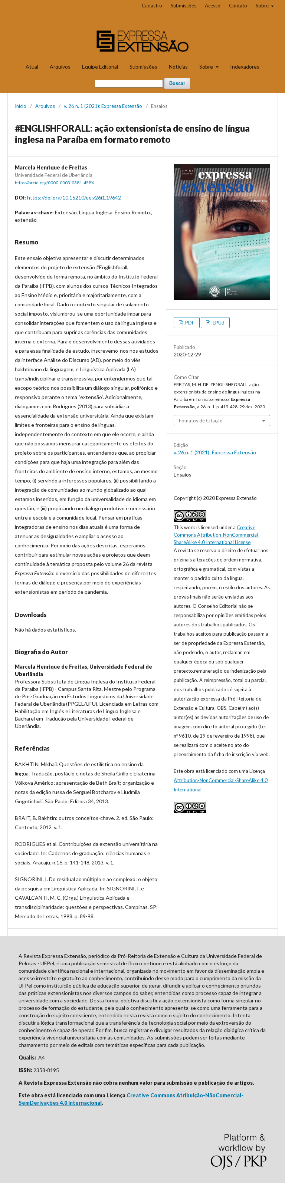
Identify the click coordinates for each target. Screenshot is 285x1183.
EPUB (218, 323)
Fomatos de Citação (201, 421)
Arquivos (60, 66)
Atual (32, 66)
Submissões (143, 66)
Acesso (212, 6)
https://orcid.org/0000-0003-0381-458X (54, 182)
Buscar (177, 83)
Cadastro (152, 6)
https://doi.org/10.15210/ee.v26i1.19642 (74, 197)
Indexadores (244, 66)
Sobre (206, 66)
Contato (238, 6)
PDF (189, 323)
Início (20, 106)
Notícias (178, 66)
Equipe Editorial (100, 66)
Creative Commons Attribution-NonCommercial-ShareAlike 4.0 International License (217, 534)
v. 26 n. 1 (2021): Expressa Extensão (103, 106)
